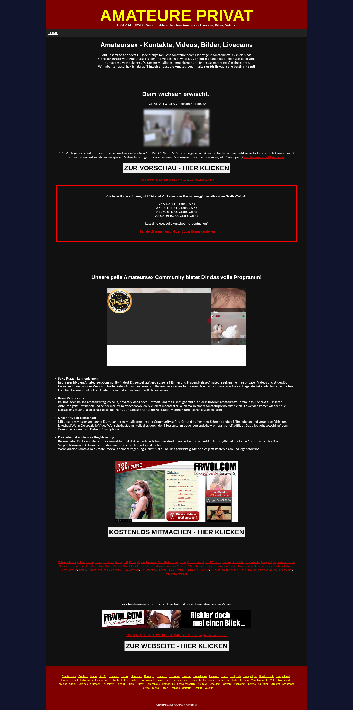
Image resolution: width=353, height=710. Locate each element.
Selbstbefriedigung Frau (172, 562)
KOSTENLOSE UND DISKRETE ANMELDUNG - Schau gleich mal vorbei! (176, 635)
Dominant (244, 566)
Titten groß (121, 562)
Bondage (149, 676)
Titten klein (145, 566)
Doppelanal (283, 676)
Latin (235, 680)
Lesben (244, 680)
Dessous (214, 676)
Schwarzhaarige (186, 683)
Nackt (126, 566)
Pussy (132, 562)
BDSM (102, 676)
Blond (150, 179)
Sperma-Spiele (166, 569)
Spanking (239, 683)
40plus (189, 569)
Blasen (90, 562)
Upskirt (198, 687)
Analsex (278, 566)
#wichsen (250, 157)
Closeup (194, 179)
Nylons (158, 566)
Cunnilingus (200, 676)
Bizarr (124, 676)
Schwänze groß (286, 562)
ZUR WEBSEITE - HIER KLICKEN (176, 646)
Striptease (288, 683)
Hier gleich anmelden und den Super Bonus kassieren (176, 231)
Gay (168, 680)
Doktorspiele (266, 676)
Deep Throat (260, 569)
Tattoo (146, 687)
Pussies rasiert (195, 562)
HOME (53, 33)
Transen (175, 687)
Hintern (226, 562)
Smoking (215, 683)
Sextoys (202, 683)
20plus (141, 562)
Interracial (209, 680)
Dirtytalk (235, 676)
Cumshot (151, 562)
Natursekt (284, 680)
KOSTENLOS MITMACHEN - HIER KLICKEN (176, 532)
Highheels (195, 680)
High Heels (91, 566)
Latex (269, 566)
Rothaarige (168, 683)
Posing (180, 569)
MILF (191, 566)
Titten (164, 687)
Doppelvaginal (69, 680)
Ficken (142, 179)
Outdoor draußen (98, 569)
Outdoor (95, 683)
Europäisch (169, 566)
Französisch (147, 680)
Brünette (162, 676)
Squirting (263, 683)
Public (130, 683)
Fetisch (114, 680)
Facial (134, 566)
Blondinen (136, 676)
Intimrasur (224, 680)
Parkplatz (108, 683)
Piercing (120, 683)
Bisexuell (114, 676)
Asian (93, 676)
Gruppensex (180, 680)
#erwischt (264, 157)
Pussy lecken (201, 569)
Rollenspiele (153, 683)
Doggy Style (181, 179)
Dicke (224, 676)
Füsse (160, 680)
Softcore (227, 683)
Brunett (210, 566)
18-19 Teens (212, 562)
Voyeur (208, 687)
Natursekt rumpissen (71, 566)
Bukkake (174, 676)
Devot (272, 569)
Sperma (251, 683)
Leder (261, 566)
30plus (82, 569)
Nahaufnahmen (164, 179)
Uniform (186, 687)
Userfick (199, 566)
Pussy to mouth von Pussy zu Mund (231, 569)
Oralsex (83, 683)
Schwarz (134, 569)
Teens (155, 687)
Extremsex (86, 680)
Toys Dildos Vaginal (110, 566)
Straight (182, 566)
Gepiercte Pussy (118, 569)
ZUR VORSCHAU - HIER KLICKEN (176, 168)
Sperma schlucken (226, 566)
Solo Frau (108, 562)
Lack (254, 566)
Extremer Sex (148, 569)
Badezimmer (207, 179)
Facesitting (101, 680)
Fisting (135, 680)
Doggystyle (250, 676)
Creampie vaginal (176, 573)
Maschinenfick (259, 680)
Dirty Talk (237, 562)
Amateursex (69, 676)
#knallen (278, 157)
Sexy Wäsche (252, 562)
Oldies (73, 683)
